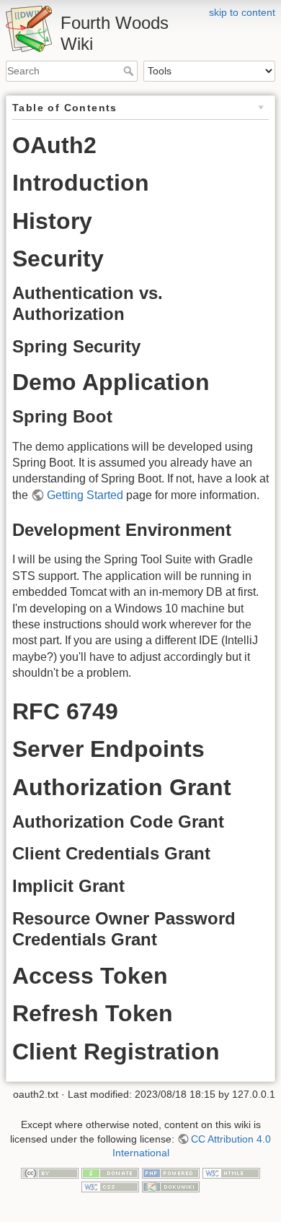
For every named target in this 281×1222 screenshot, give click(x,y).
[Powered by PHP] (171, 1172)
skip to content (242, 12)
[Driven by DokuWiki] (171, 1186)
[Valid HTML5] (231, 1172)
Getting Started (85, 495)
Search (130, 71)
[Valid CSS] (110, 1186)
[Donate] (110, 1172)
